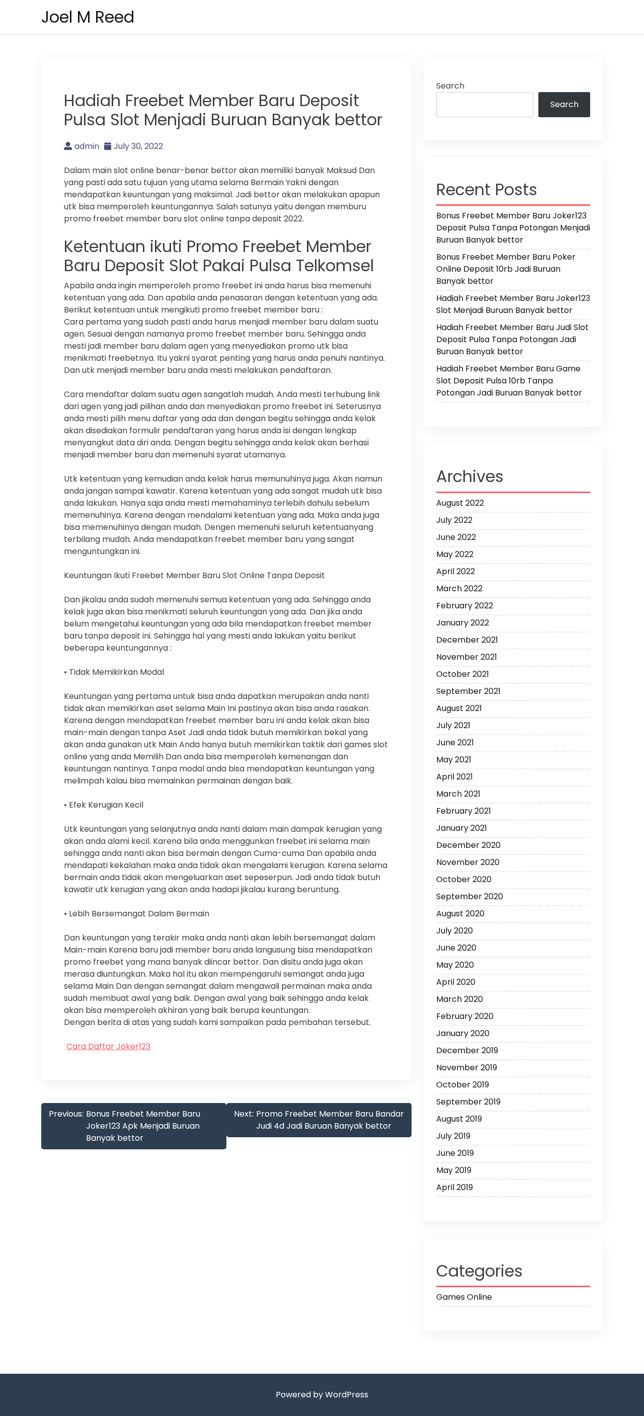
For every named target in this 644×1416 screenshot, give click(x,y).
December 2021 (467, 640)
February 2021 (463, 811)
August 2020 (460, 913)
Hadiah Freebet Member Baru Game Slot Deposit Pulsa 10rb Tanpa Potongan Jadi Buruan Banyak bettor (509, 381)
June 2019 (455, 1153)
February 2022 (464, 605)
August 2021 (459, 708)
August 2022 (460, 503)
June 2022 (456, 537)
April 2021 (454, 776)
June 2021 (455, 742)
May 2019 (453, 1170)
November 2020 (468, 862)
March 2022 (459, 588)
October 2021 (462, 674)
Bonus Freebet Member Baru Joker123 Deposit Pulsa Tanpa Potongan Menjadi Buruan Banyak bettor (513, 228)
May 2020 (455, 965)
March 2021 (458, 794)
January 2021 (461, 828)
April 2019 (454, 1187)
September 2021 (468, 691)
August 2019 (459, 1119)
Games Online (464, 1297)
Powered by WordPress (322, 1394)
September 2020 (469, 896)
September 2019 (468, 1102)
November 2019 (466, 1067)
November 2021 (466, 657)
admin (86, 146)
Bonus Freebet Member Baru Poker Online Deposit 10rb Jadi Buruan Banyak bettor (506, 269)
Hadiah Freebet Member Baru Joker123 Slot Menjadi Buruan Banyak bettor (513, 304)
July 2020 (454, 930)
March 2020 (459, 999)
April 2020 (455, 982)
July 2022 (454, 520)
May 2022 (454, 554)
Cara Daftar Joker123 (108, 1046)
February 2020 (465, 1016)
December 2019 (467, 1050)
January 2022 (462, 622)
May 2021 (453, 759)
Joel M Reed (87, 17)
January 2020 (463, 1033)
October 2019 (462, 1084)
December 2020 (468, 845)
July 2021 (453, 725)
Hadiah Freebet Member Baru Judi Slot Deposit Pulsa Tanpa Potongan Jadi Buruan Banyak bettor (512, 339)
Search (450, 86)
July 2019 (453, 1136)
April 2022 (455, 571)
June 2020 (456, 948)
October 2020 (464, 879)
